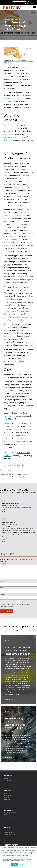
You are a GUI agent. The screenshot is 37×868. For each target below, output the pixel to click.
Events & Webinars (10, 813)
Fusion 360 (17, 377)
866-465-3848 (31, 4)
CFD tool (11, 419)
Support (6, 798)
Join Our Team (8, 780)
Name (2, 581)
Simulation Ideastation (12, 441)
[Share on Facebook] (19, 465)
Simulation (8, 475)
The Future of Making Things (17, 477)
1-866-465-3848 (9, 832)
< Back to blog (5, 470)
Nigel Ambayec (9, 19)
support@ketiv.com (10, 834)
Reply (3, 512)
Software (7, 800)
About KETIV (8, 778)
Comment (3, 563)
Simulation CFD (17, 475)
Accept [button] (14, 864)
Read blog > (9, 699)
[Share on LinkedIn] (9, 465)
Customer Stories (9, 817)
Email (2, 588)
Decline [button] (22, 864)
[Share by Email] (24, 465)
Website (2, 594)
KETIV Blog (7, 815)
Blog (7, 640)
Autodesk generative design (15, 79)
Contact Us (7, 830)
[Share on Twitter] (14, 465)
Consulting (7, 795)
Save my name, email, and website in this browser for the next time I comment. (18, 605)
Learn (6, 793)
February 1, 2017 (17, 19)
